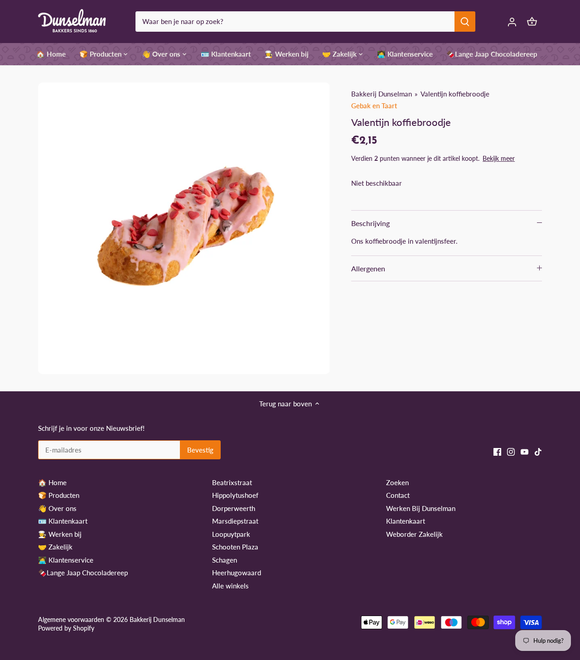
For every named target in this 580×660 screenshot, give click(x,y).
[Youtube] (524, 451)
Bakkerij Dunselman (381, 94)
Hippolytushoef (235, 495)
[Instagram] (511, 451)
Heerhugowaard (236, 572)
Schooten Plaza (235, 547)
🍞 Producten (58, 495)
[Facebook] (497, 451)
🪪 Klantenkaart (62, 521)
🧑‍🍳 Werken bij (60, 534)
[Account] (512, 21)
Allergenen (368, 268)
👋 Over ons (57, 508)
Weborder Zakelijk (414, 534)
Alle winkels (230, 586)
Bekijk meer (499, 158)
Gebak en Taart (374, 105)
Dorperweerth (233, 508)
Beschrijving (370, 223)
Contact (398, 495)
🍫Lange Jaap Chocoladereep (83, 572)
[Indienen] (464, 21)
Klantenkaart (405, 521)
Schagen (224, 560)
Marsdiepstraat (235, 521)
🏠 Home (52, 482)
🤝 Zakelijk (55, 547)
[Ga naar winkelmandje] (532, 21)
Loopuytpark (231, 534)
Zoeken (397, 482)
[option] (184, 228)
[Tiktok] (538, 451)
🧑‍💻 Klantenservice (65, 560)
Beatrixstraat (232, 482)
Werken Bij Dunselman (420, 508)
